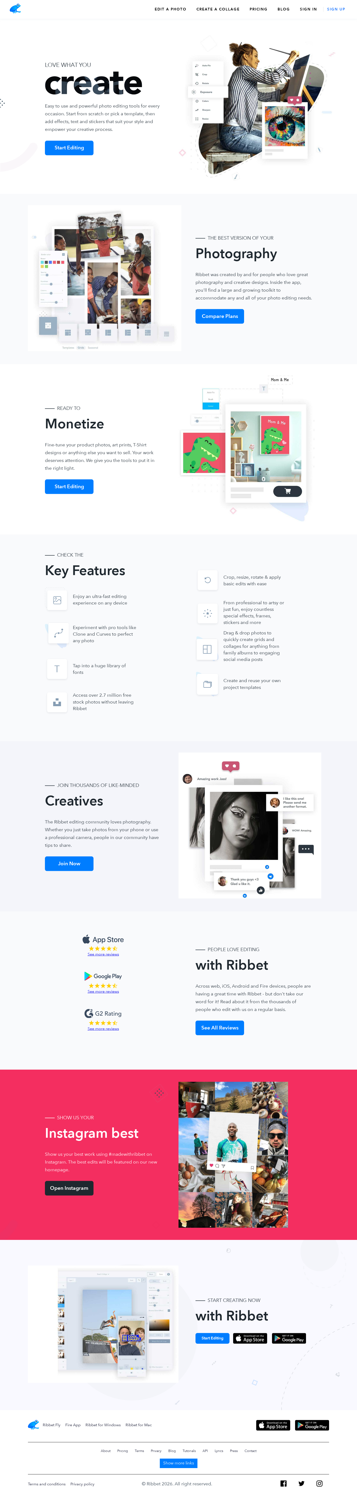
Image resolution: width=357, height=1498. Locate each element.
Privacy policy (82, 1484)
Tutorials (189, 1451)
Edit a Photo (171, 9)
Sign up (336, 9)
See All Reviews (219, 1027)
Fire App (73, 1425)
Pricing (259, 9)
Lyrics (219, 1451)
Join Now (69, 863)
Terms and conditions (47, 1484)
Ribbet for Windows (103, 1425)
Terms (139, 1451)
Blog (284, 9)
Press (234, 1451)
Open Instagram (69, 1187)
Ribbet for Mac (139, 1425)
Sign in (308, 9)
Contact (250, 1451)
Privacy (156, 1451)
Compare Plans (220, 316)
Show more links (178, 1463)
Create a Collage (218, 9)
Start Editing (69, 147)
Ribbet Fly (51, 1425)
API (205, 1451)
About (105, 1451)
